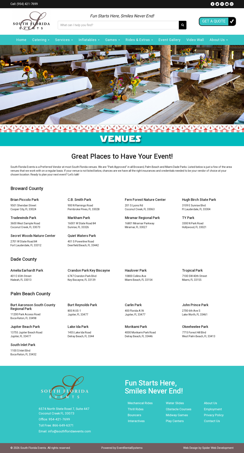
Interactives (136, 421)
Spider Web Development (218, 448)
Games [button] (111, 40)
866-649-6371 (63, 425)
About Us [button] (218, 40)
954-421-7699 (59, 419)
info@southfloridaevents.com (69, 431)
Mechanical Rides (140, 403)
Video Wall (195, 40)
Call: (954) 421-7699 (24, 4)
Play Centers (175, 421)
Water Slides (175, 403)
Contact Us (212, 421)
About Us (210, 403)
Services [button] (63, 40)
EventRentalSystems (130, 448)
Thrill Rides (136, 409)
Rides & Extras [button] (138, 40)
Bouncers (134, 415)
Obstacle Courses (178, 409)
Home (21, 40)
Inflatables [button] (88, 40)
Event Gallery (170, 40)
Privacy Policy (214, 415)
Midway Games (177, 415)
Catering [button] (39, 40)
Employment (213, 409)
